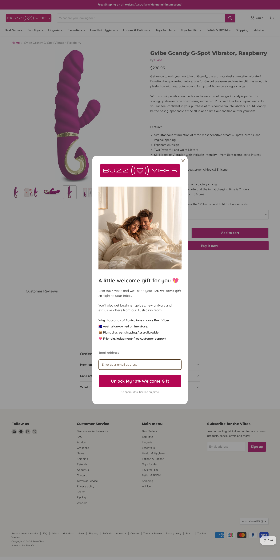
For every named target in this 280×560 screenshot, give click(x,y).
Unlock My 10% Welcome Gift (140, 381)
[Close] (183, 160)
